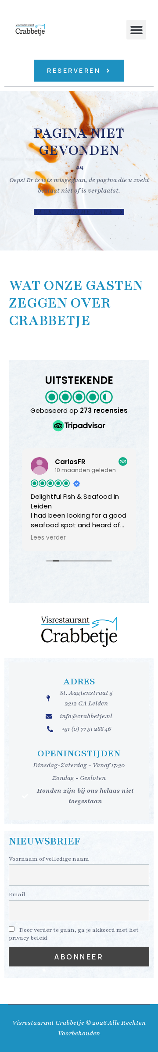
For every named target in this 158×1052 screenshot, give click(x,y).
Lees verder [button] (48, 538)
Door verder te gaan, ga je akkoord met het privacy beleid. (74, 934)
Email (17, 894)
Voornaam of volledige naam (49, 859)
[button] (136, 29)
